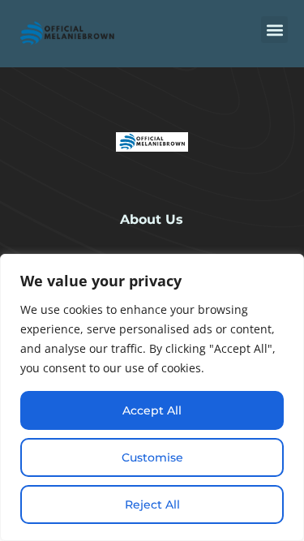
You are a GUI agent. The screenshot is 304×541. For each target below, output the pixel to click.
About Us (151, 219)
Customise (152, 457)
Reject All (152, 504)
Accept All (152, 410)
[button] (274, 29)
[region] (152, 397)
